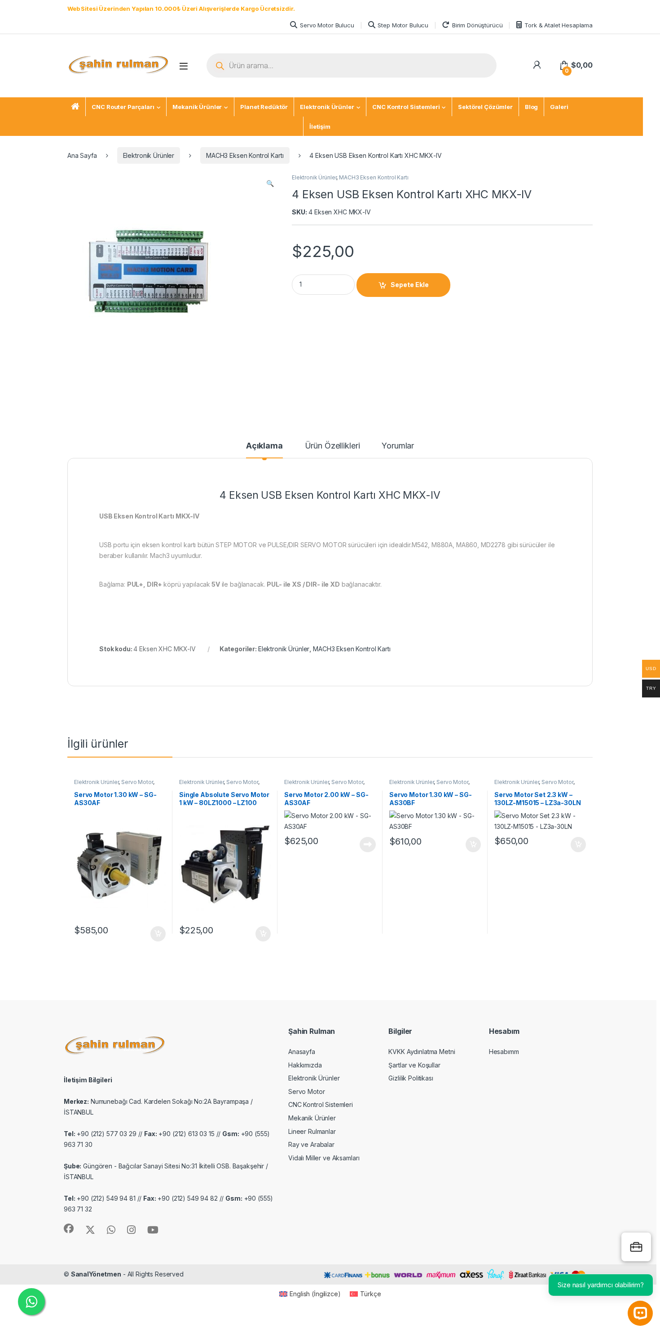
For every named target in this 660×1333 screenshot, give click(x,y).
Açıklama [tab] (264, 446)
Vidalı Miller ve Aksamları (323, 1158)
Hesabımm (504, 1051)
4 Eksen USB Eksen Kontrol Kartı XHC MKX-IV (330, 495)
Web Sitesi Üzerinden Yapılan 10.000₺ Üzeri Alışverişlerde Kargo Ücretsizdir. (181, 8)
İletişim (319, 126)
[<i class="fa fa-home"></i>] (75, 107)
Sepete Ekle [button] (155, 933)
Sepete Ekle (410, 284)
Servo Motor (137, 782)
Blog (531, 106)
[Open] (184, 66)
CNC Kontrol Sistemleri (406, 106)
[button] (270, 183)
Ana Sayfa (82, 155)
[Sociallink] (69, 1228)
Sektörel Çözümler (485, 106)
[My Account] (537, 65)
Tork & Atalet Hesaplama (558, 25)
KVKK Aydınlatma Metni (421, 1051)
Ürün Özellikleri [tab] (332, 446)
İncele (367, 844)
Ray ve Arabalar (311, 1144)
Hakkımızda (305, 1065)
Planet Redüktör (264, 106)
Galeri (559, 106)
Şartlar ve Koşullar (414, 1065)
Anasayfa (301, 1051)
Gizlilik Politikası (410, 1078)
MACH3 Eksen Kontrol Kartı (245, 155)
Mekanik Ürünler (197, 106)
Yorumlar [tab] (398, 446)
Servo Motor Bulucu (327, 25)
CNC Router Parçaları (123, 106)
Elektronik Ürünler (327, 106)
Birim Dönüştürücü (477, 25)
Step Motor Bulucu (403, 25)
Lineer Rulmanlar (312, 1131)
